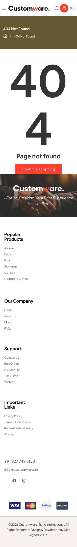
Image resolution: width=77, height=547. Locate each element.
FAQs (7, 328)
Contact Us (11, 357)
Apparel (9, 248)
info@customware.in (20, 469)
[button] (57, 8)
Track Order (11, 376)
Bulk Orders (11, 363)
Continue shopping (38, 169)
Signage (9, 272)
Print (7, 260)
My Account (12, 370)
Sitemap (9, 434)
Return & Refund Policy (19, 428)
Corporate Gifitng (16, 278)
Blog (7, 322)
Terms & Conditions (17, 422)
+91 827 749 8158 (19, 461)
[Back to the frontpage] (5, 35)
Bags (7, 254)
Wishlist (9, 382)
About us (10, 316)
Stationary (11, 266)
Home (8, 310)
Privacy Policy (13, 416)
